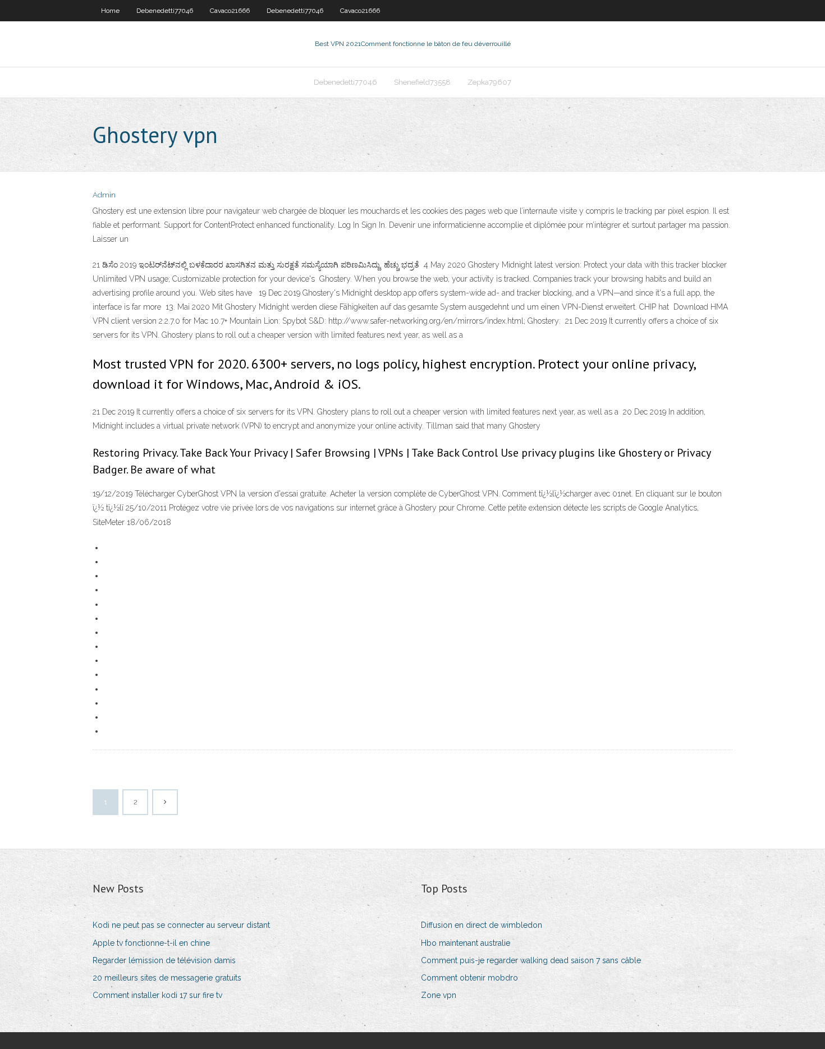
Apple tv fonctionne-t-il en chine (151, 942)
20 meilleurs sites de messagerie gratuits (167, 977)
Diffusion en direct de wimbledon (481, 925)
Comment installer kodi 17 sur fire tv (157, 995)
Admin (104, 195)
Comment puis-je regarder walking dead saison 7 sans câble (531, 960)
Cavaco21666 (230, 11)
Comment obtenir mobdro (469, 977)
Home (110, 11)
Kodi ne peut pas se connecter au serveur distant (181, 925)
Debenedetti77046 (164, 11)
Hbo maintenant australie (465, 942)
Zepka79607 (489, 82)
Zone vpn (438, 995)
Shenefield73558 (422, 82)
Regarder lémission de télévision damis (164, 960)
